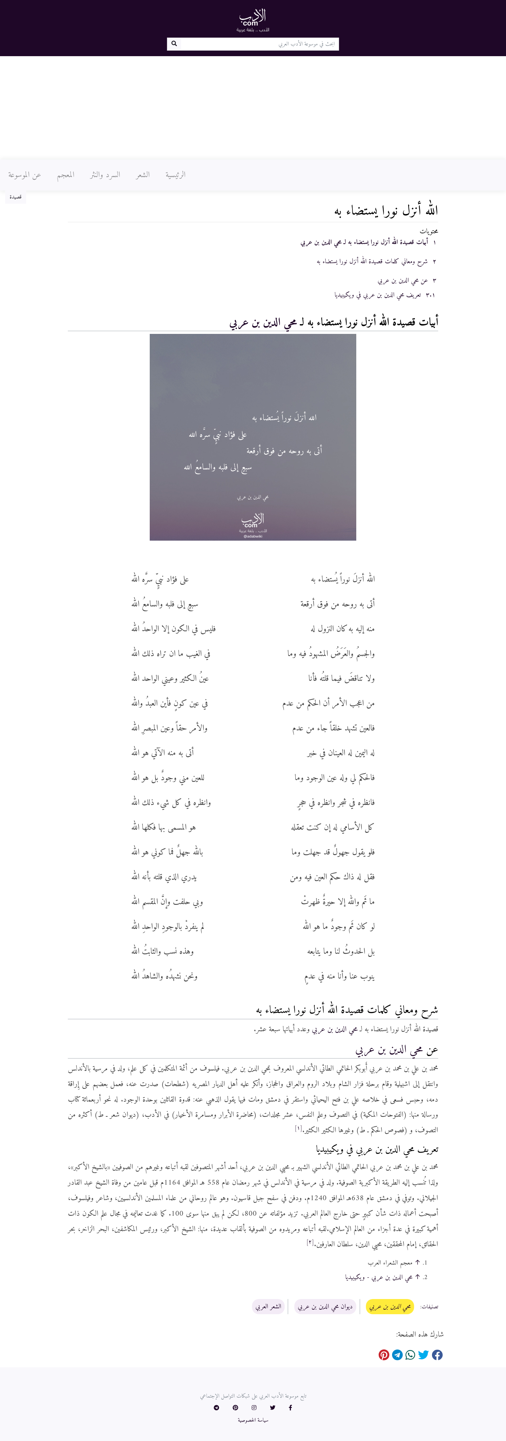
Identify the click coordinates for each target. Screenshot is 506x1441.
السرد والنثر (105, 175)
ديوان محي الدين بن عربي (325, 1306)
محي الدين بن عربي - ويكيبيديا (378, 1277)
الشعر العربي (268, 1306)
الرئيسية (176, 175)
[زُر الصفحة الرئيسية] (253, 20)
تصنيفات (430, 1307)
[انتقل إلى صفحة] (174, 44)
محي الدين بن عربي (263, 322)
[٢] (310, 1242)
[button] (290, 1408)
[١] (298, 1128)
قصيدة (16, 197)
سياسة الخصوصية (253, 1420)
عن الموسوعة (24, 175)
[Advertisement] (253, 108)
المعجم (65, 175)
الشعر (143, 175)
